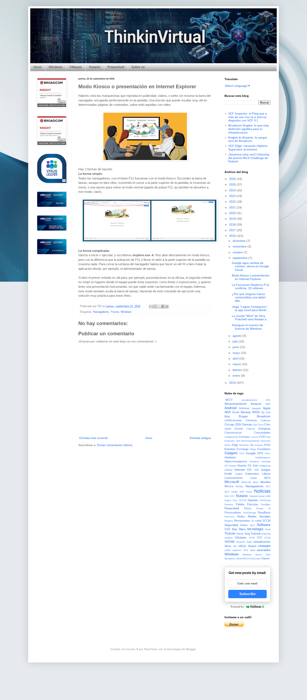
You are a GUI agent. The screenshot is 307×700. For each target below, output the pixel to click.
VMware (76, 67)
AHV (268, 400)
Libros (266, 473)
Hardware (230, 457)
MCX (267, 478)
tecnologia (255, 529)
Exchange (242, 449)
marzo (237, 364)
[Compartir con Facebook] (163, 306)
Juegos (265, 469)
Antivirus (244, 408)
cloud (228, 428)
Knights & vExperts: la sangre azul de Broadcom (247, 139)
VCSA (267, 537)
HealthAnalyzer (262, 457)
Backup (246, 412)
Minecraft (246, 482)
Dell (238, 441)
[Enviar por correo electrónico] (151, 306)
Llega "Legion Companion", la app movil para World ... (251, 308)
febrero (238, 370)
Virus (228, 546)
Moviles (265, 482)
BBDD (256, 412)
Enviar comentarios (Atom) (114, 445)
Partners (229, 504)
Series (244, 525)
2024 (233, 190)
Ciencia (247, 424)
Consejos (244, 436)
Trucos (115, 311)
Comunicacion (233, 432)
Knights (239, 474)
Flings (253, 449)
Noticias (262, 491)
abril (236, 358)
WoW (239, 558)
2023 (233, 196)
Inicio (38, 67)
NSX (227, 496)
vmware (264, 546)
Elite (252, 445)
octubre (238, 252)
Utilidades (241, 537)
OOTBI (242, 500)
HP (226, 465)
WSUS (245, 558)
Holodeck (254, 461)
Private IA (263, 508)
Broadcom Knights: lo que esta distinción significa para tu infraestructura (248, 129)
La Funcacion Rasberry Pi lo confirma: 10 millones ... (250, 286)
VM (234, 546)
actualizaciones (249, 400)
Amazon (256, 403)
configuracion (231, 437)
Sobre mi (138, 67)
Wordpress (230, 558)
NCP (227, 492)
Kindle (228, 473)
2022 (233, 201)
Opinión (253, 500)
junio (236, 347)
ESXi (267, 445)
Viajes (249, 542)
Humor (241, 465)
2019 (233, 218)
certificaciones (233, 420)
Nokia (249, 492)
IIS (249, 465)
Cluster (238, 428)
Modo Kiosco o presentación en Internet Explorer (250, 277)
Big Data (265, 412)
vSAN (227, 550)
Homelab (265, 461)
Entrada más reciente (93, 438)
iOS (249, 469)
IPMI (256, 470)
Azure (235, 412)
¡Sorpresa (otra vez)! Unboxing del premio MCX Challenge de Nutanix (248, 158)
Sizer (252, 525)
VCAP (252, 537)
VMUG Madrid (247, 546)
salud (258, 520)
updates (229, 537)
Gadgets (231, 453)
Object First (231, 500)
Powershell (116, 67)
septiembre (240, 258)
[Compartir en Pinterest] (167, 306)
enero (237, 375)
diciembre (239, 240)
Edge (235, 445)
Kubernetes (252, 473)
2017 (233, 230)
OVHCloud (265, 500)
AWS (228, 412)
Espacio (259, 445)
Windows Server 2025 (256, 554)
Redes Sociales (259, 516)
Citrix (267, 424)
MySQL (240, 486)
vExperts (240, 542)
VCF (259, 537)
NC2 (268, 486)
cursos (254, 437)
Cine (254, 424)
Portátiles (265, 504)
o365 (267, 496)
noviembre (240, 246)
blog (227, 416)
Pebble (240, 504)
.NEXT (229, 400)
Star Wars (239, 529)
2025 (233, 184)
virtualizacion (261, 541)
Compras (264, 428)
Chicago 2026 (233, 424)
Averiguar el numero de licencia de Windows (247, 326)
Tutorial (255, 533)
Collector (250, 429)
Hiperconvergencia (236, 461)
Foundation (263, 449)
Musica (229, 486)
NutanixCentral (256, 496)
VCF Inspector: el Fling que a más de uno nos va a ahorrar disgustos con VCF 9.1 (247, 117)
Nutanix (94, 67)
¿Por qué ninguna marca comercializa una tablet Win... (248, 297)
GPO (260, 453)
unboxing (265, 533)
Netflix (234, 492)
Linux (253, 478)
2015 (233, 382)
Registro (229, 521)
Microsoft (232, 482)
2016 (233, 235)
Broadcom (263, 416)
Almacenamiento (236, 403)
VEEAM (230, 541)
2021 (233, 207)
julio (236, 341)
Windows (55, 67)
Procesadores (233, 512)
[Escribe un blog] (155, 306)
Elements (244, 445)
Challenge (265, 420)
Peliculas (252, 504)
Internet (240, 469)
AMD (267, 404)
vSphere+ (237, 550)
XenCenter (255, 558)
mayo (237, 352)
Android (230, 408)
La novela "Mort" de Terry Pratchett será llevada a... (250, 317)
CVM (262, 436)
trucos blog (243, 533)
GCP (242, 453)
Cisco (261, 424)
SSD (227, 529)
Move (256, 482)
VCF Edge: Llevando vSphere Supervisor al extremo (248, 147)
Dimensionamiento (250, 441)
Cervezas (251, 420)
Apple (266, 408)
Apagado (256, 408)
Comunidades (262, 432)
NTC (232, 496)
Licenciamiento (234, 478)
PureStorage (249, 512)
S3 (252, 521)
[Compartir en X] (159, 306)
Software (263, 525)
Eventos (230, 449)
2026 (233, 178)
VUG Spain (249, 550)
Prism (247, 508)
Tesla (267, 529)
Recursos (230, 516)
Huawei (232, 465)
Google (251, 453)
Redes (241, 516)
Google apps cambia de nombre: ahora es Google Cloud (250, 266)
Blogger (243, 416)
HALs (267, 453)
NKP (242, 492)
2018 (233, 224)
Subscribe (247, 594)
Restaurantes (242, 520)
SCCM (266, 520)
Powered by (237, 606)
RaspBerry (264, 512)
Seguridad (231, 525)
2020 (233, 213)
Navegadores (101, 311)
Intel (255, 465)
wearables (263, 550)
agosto (237, 335)
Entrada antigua (200, 438)
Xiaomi (265, 558)
